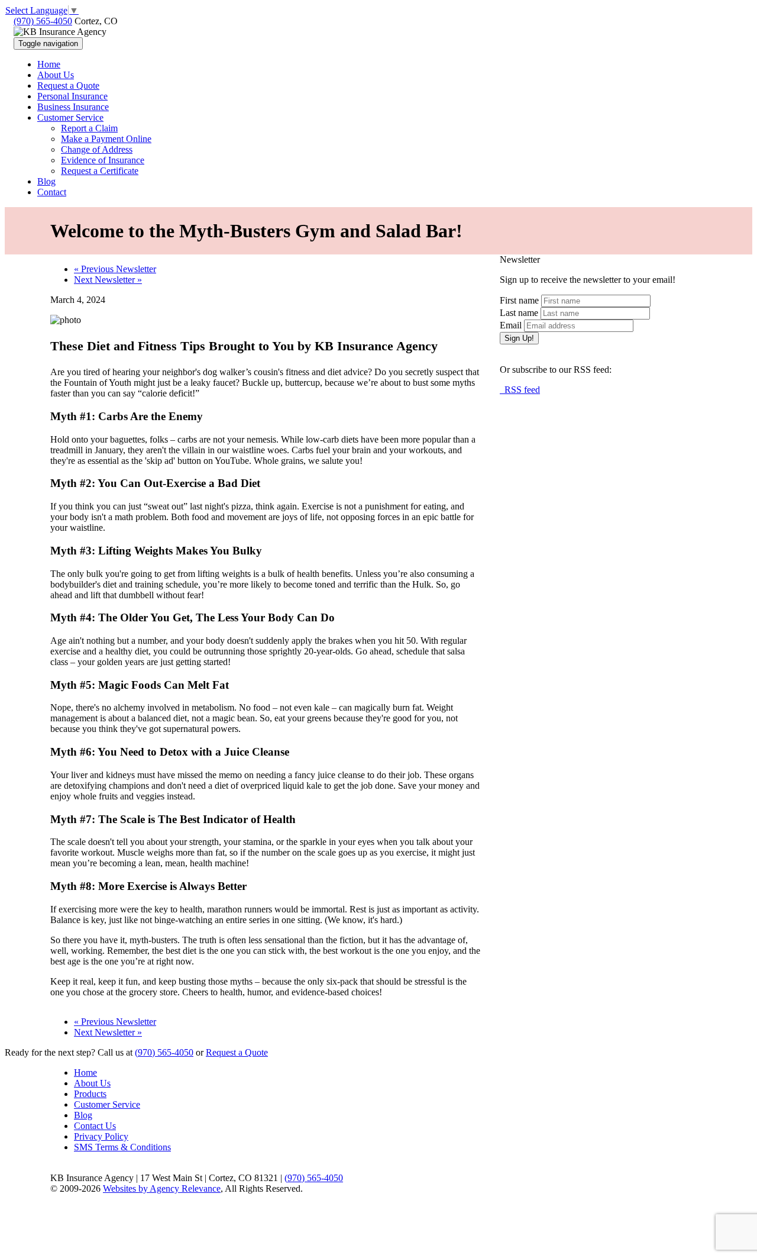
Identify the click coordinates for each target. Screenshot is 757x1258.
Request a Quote (237, 1052)
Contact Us (95, 1126)
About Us (92, 1083)
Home (85, 1072)
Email (511, 325)
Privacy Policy (101, 1136)
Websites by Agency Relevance (162, 1188)
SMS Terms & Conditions (122, 1147)
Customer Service (107, 1104)
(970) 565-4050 (43, 21)
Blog (83, 1115)
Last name (519, 313)
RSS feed (520, 390)
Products (90, 1094)
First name (519, 300)
